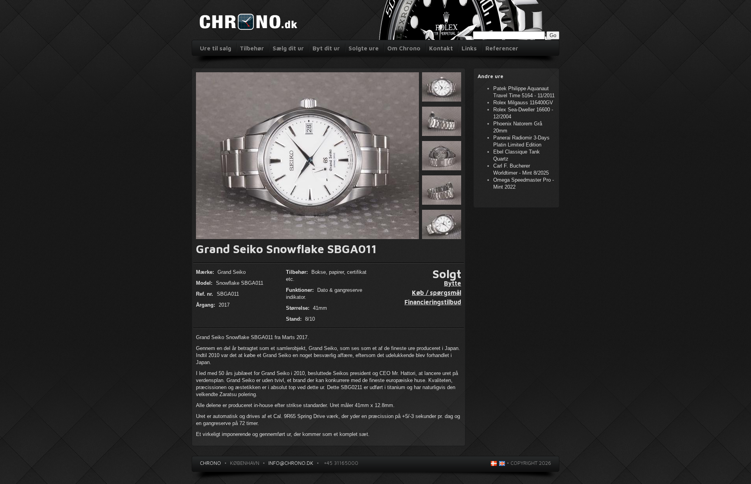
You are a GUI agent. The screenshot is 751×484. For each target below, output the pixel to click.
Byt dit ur (326, 48)
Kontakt (441, 48)
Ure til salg (215, 48)
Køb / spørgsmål (436, 292)
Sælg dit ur (288, 48)
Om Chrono (403, 48)
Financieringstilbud (432, 301)
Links (469, 48)
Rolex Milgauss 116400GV (523, 102)
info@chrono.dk (290, 463)
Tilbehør (252, 48)
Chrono (210, 463)
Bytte (452, 283)
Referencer (501, 48)
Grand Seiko (231, 272)
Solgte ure (364, 48)
